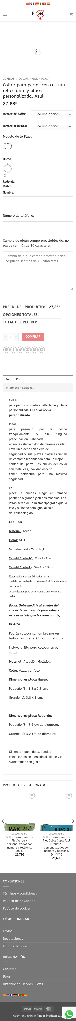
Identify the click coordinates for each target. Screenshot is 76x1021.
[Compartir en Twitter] (20, 350)
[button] (5, 14)
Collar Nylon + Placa (34, 78)
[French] (34, 3)
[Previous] (9, 44)
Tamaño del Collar (14, 113)
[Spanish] (48, 3)
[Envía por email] (27, 350)
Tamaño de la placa (15, 126)
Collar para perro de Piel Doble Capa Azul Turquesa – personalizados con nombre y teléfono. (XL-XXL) (56, 846)
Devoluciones (13, 939)
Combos (8, 78)
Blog (6, 976)
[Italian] (41, 3)
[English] (31, 3)
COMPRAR (33, 337)
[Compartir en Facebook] (13, 350)
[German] (38, 3)
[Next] (66, 44)
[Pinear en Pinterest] (34, 350)
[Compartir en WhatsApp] (6, 350)
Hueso (7, 159)
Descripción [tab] (13, 379)
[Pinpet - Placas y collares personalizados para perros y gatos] (38, 14)
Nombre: (8, 192)
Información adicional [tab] (20, 387)
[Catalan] (27, 3)
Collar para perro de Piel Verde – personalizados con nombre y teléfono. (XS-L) (19, 844)
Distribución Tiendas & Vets (23, 984)
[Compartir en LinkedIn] (41, 350)
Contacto (9, 969)
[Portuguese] (45, 3)
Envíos (7, 931)
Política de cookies (17, 908)
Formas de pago (15, 946)
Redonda (9, 181)
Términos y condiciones (20, 893)
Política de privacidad (19, 901)
